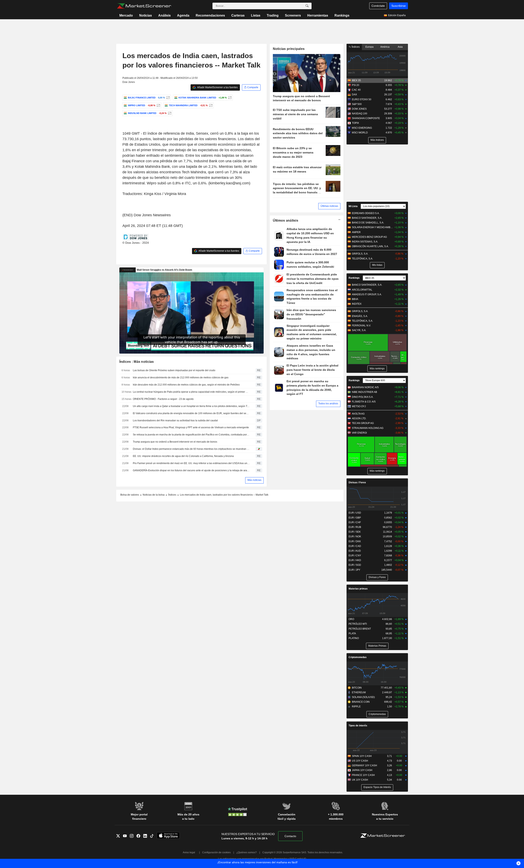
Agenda (183, 15)
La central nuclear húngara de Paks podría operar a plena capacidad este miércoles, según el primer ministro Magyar (191, 391)
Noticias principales (289, 49)
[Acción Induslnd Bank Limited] (169, 113)
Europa (369, 46)
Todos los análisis (328, 403)
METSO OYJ (359, 406)
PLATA (352, 633)
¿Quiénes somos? (246, 852)
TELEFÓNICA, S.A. (362, 258)
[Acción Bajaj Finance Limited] (167, 97)
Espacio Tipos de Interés (377, 787)
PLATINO (354, 638)
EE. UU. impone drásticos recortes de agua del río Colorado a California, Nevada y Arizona (183, 456)
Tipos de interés (358, 725)
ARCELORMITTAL (362, 289)
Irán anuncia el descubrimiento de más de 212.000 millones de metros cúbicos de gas (180, 377)
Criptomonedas (358, 657)
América (385, 46)
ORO (351, 619)
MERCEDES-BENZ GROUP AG (369, 237)
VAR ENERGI (359, 432)
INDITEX (356, 303)
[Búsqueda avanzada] (307, 6)
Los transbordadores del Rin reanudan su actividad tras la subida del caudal (175, 420)
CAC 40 (356, 89)
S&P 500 (357, 104)
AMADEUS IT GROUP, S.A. (367, 294)
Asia (400, 46)
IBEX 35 (356, 80)
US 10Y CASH (360, 760)
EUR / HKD (355, 560)
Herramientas (317, 15)
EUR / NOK (355, 536)
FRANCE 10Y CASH (363, 775)
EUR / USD (355, 512)
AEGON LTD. (359, 418)
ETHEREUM (359, 692)
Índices (355, 46)
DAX (354, 94)
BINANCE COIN (361, 701)
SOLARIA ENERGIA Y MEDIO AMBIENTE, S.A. (372, 227)
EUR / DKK (355, 541)
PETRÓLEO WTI (358, 623)
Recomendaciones (210, 15)
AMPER (356, 232)
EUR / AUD (355, 550)
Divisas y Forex (377, 577)
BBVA (355, 299)
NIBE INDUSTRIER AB (364, 392)
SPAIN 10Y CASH (362, 756)
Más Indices (377, 140)
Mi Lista (353, 206)
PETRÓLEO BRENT (360, 628)
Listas (255, 15)
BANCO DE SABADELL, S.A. (368, 222)
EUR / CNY (355, 555)
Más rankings (377, 368)
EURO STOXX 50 (361, 99)
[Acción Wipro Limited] (158, 105)
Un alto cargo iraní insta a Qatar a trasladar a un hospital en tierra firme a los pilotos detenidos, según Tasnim (191, 406)
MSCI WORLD (360, 132)
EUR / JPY (354, 569)
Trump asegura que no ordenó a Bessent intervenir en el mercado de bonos (175, 441)
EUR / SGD (355, 565)
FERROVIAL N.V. (361, 325)
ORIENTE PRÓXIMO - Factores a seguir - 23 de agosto (163, 399)
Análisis (164, 15)
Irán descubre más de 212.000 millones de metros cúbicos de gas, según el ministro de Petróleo (186, 384)
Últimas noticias (329, 206)
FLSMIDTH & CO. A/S (364, 401)
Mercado (126, 15)
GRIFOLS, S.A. (360, 253)
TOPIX (355, 123)
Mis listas (377, 265)
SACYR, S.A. (359, 330)
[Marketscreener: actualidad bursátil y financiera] (144, 6)
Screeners (293, 15)
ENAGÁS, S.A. (360, 316)
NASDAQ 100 (359, 113)
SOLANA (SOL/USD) (363, 697)
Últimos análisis (285, 220)
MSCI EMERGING (362, 127)
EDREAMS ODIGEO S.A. (365, 213)
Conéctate (378, 5)
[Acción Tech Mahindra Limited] (210, 105)
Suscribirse (398, 5)
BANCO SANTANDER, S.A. (367, 217)
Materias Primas (377, 645)
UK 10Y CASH (360, 779)
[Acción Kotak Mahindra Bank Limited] (229, 97)
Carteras (238, 15)
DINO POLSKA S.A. (362, 397)
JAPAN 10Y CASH (362, 770)
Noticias (145, 15)
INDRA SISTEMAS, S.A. (365, 241)
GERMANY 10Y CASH (364, 765)
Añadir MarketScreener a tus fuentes (217, 87)
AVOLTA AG (358, 413)
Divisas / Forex (357, 482)
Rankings (341, 15)
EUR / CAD (355, 546)
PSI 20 (355, 85)
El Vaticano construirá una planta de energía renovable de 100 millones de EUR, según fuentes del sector (191, 413)
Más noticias (254, 480)
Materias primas (358, 588)
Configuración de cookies (216, 852)
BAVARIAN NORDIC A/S (365, 387)
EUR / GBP (355, 517)
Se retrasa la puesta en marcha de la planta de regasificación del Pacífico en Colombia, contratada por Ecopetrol (191, 434)
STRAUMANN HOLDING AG (367, 428)
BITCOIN (357, 687)
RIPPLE (356, 706)
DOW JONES (359, 108)
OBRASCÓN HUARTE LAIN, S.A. (370, 246)
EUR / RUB (355, 527)
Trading (273, 15)
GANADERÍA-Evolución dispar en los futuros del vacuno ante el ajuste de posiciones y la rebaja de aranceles (191, 470)
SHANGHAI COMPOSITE (366, 118)
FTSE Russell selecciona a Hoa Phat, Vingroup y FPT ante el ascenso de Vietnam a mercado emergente (191, 427)
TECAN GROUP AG (363, 423)
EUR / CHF (355, 522)
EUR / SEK (355, 531)
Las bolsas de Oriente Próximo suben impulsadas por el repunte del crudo (174, 370)
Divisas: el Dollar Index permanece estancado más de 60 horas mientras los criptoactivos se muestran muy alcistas (191, 449)
